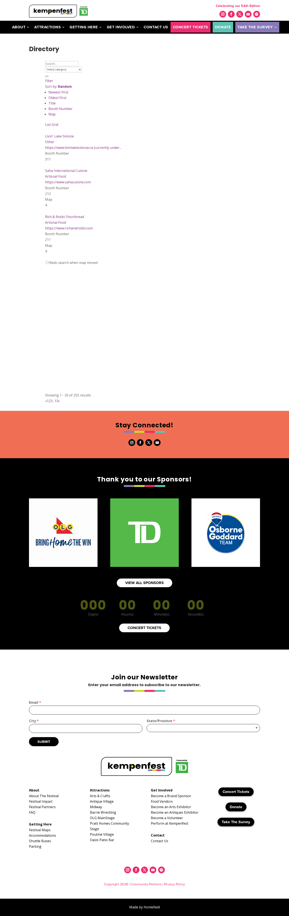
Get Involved (121, 27)
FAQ (32, 812)
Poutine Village (102, 834)
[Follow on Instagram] (222, 14)
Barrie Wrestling (103, 812)
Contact (158, 835)
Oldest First (57, 97)
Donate (223, 27)
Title (52, 103)
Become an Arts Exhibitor (171, 807)
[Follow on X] (239, 14)
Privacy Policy (174, 884)
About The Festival (44, 796)
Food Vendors (162, 801)
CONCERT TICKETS (144, 628)
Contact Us (156, 27)
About (19, 27)
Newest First (58, 92)
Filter (49, 80)
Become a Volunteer (167, 818)
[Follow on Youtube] (248, 14)
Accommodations (42, 835)
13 (56, 401)
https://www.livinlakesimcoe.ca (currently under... (83, 147)
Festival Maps (40, 830)
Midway (96, 807)
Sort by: (58, 86)
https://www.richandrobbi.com (69, 228)
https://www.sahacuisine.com (68, 182)
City (34, 721)
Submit (43, 741)
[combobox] (203, 728)
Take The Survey (255, 27)
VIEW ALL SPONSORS (144, 583)
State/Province (161, 721)
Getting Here (84, 27)
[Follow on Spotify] (256, 14)
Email (35, 702)
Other (49, 142)
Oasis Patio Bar (102, 840)
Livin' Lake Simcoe (59, 136)
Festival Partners (42, 807)
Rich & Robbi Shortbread (64, 216)
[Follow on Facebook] (231, 14)
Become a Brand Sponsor (171, 796)
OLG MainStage (102, 818)
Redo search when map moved (73, 262)
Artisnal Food (55, 176)
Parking (35, 846)
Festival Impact (40, 801)
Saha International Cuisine (66, 170)
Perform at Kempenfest (169, 823)
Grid (55, 124)
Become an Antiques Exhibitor (174, 812)
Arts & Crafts (100, 796)
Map (52, 114)
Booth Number (60, 108)
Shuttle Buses (40, 841)
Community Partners (146, 884)
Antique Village (102, 801)
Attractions (47, 27)
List (48, 124)
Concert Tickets (190, 27)
